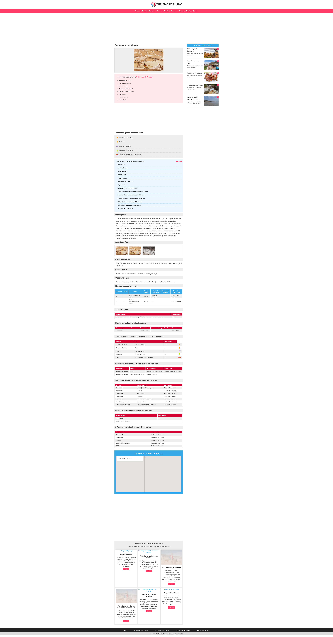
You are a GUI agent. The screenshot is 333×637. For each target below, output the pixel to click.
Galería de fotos (122, 168)
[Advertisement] (166, 25)
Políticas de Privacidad (203, 630)
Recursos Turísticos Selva (188, 11)
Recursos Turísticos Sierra (166, 11)
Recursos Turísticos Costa (144, 11)
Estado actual (122, 174)
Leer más (126, 569)
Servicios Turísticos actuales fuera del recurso (131, 198)
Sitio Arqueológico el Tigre (171, 567)
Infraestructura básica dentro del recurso (129, 201)
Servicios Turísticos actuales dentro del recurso (131, 195)
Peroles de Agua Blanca (195, 85)
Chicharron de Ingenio (194, 73)
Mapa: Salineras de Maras (125, 208)
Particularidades (122, 171)
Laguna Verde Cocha (171, 593)
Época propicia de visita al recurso (128, 188)
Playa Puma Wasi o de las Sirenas (149, 557)
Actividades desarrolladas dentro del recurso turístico (133, 191)
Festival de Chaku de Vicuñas (149, 595)
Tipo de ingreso (122, 185)
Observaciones (122, 178)
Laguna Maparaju (126, 554)
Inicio (125, 630)
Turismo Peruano (169, 4)
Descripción (121, 164)
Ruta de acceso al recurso (125, 181)
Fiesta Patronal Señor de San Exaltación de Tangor (126, 607)
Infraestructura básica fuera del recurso (129, 205)
